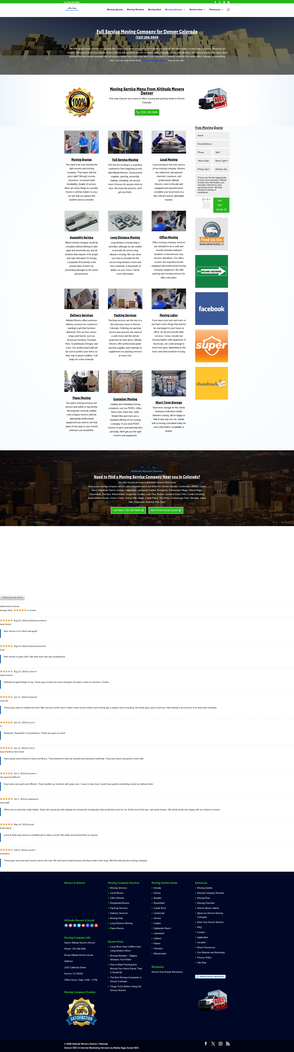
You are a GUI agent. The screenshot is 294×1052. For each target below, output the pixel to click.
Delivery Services (81, 315)
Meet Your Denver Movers (210, 922)
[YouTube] (83, 925)
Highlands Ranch (162, 928)
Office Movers (117, 898)
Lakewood (159, 933)
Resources (215, 9)
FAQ (199, 927)
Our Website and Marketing (211, 952)
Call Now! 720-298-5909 (126, 510)
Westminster (160, 953)
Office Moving (168, 237)
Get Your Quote (219, 205)
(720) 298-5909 (147, 37)
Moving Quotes (115, 9)
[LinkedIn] (75, 925)
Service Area (195, 9)
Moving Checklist (206, 903)
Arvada (157, 888)
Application (202, 937)
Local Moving (169, 159)
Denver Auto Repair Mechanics (167, 972)
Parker (157, 943)
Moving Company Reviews (210, 893)
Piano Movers (117, 928)
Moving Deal (154, 9)
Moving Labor (169, 315)
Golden (157, 923)
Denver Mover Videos (208, 908)
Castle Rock (160, 908)
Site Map (201, 962)
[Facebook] (66, 925)
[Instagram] (92, 925)
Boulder (157, 898)
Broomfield (159, 903)
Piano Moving (82, 398)
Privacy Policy (204, 957)
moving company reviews (154, 60)
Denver (157, 918)
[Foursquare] (87, 925)
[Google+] (70, 925)
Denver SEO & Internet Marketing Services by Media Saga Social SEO (101, 1047)
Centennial (159, 913)
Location (201, 942)
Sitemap (103, 1044)
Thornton (158, 948)
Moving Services (173, 9)
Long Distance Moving (125, 237)
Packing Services (125, 315)
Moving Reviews (135, 9)
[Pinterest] (96, 925)
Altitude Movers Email (82, 955)
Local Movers (117, 893)
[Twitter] (79, 925)
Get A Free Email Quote (164, 510)
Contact (201, 932)
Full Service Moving (125, 160)
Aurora (157, 893)
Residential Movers (119, 903)
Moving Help (116, 918)
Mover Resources (206, 947)
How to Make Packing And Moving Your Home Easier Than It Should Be (126, 968)
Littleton (157, 938)
